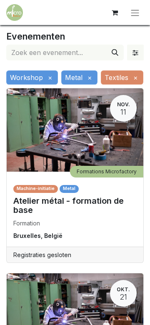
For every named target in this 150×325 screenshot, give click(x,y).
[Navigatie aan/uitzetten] (135, 12)
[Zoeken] (115, 52)
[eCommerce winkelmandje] (114, 12)
